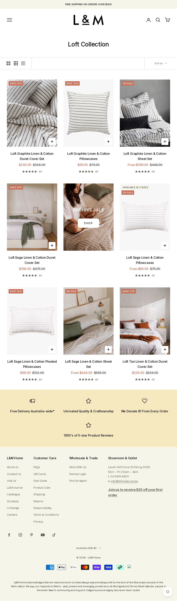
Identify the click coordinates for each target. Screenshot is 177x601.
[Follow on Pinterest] (31, 535)
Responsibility (42, 508)
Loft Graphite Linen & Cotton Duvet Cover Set (32, 156)
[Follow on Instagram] (20, 535)
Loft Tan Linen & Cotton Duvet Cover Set (145, 364)
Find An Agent (78, 481)
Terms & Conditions (46, 515)
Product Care (41, 487)
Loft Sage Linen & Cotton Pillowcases (145, 260)
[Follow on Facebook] (9, 535)
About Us (12, 467)
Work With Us (77, 467)
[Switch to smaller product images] (16, 63)
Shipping (39, 494)
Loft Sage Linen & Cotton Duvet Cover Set (32, 260)
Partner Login (77, 474)
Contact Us (14, 474)
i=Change (13, 508)
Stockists (13, 501)
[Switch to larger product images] (8, 63)
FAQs (36, 467)
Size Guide (40, 481)
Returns (38, 501)
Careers (12, 515)
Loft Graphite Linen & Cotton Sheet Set (145, 156)
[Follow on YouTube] (43, 535)
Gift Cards (39, 474)
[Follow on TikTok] (54, 535)
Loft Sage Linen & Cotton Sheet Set (88, 364)
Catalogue (13, 494)
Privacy (38, 521)
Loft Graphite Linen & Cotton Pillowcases (88, 156)
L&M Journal (15, 487)
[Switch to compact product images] (23, 63)
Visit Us (11, 481)
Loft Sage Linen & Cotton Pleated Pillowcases (32, 364)
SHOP (88, 223)
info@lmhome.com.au (124, 481)
